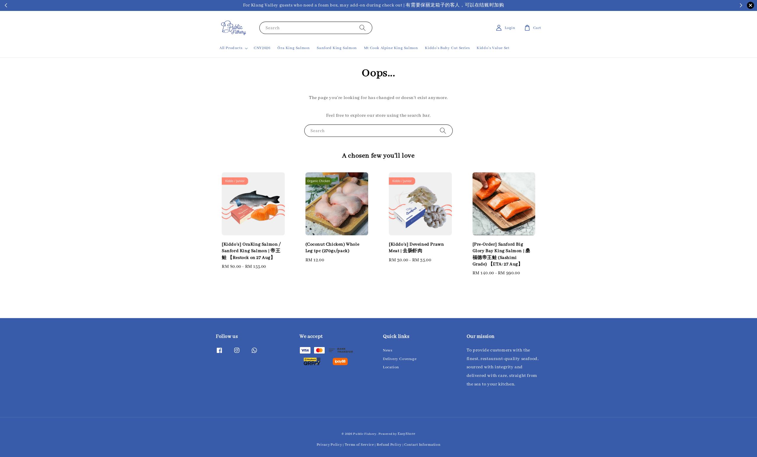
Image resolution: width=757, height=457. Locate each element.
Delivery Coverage (399, 359)
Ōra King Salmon (293, 48)
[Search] (362, 27)
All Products (230, 48)
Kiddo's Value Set (493, 48)
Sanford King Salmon (337, 48)
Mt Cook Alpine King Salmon (391, 48)
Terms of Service (359, 445)
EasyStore (406, 434)
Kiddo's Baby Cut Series (447, 48)
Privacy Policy (329, 445)
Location (391, 367)
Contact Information (422, 445)
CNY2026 (262, 48)
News (387, 350)
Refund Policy (389, 445)
